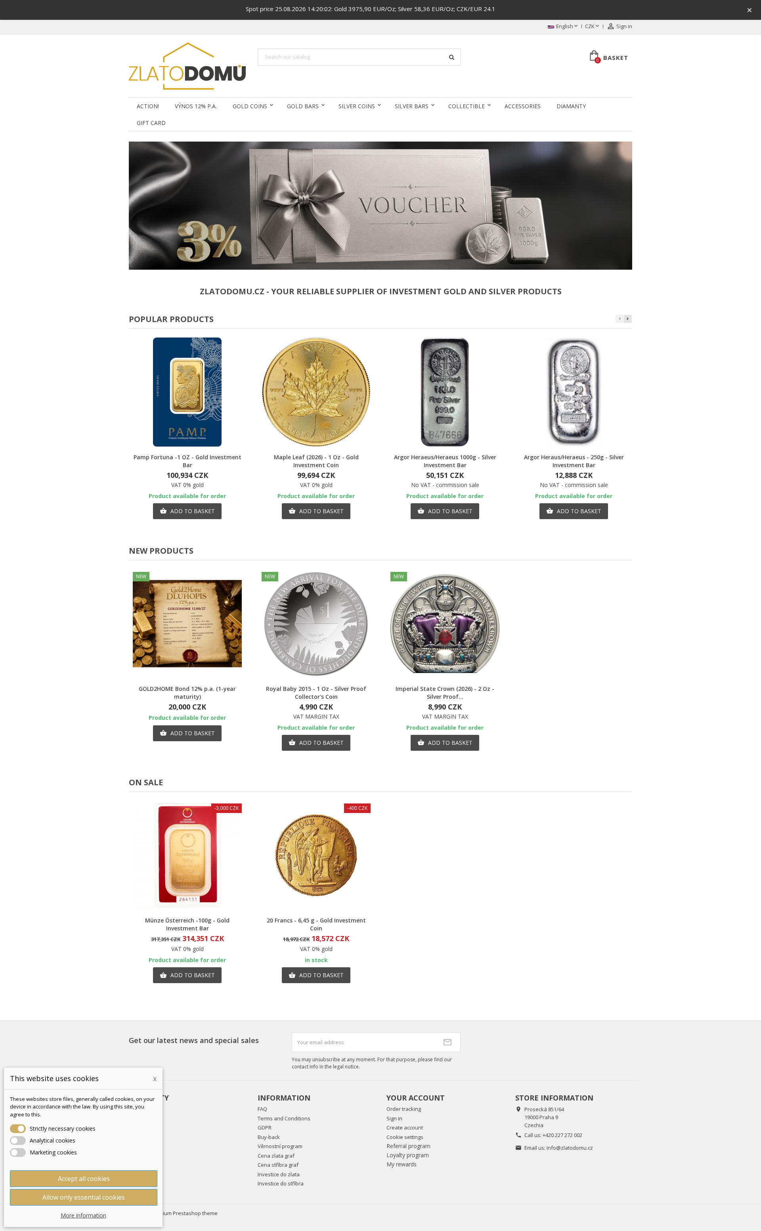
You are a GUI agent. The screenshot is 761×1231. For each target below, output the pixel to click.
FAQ (262, 1108)
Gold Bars (303, 106)
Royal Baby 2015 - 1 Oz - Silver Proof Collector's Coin (316, 692)
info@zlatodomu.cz (570, 1147)
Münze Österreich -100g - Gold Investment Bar (187, 924)
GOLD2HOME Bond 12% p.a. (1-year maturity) (187, 692)
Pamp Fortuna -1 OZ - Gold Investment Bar (187, 461)
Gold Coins (250, 106)
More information (83, 1215)
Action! (148, 106)
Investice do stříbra (281, 1183)
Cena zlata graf (276, 1155)
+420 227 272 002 (562, 1135)
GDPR (265, 1127)
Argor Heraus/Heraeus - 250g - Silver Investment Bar (574, 461)
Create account (404, 1127)
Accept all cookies (84, 1178)
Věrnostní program (280, 1146)
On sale (146, 782)
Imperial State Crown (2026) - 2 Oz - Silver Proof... (445, 692)
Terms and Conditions (284, 1118)
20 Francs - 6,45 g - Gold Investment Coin (316, 924)
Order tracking (403, 1108)
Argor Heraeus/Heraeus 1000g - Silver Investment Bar (445, 461)
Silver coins (356, 106)
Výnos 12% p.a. (196, 106)
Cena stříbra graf (278, 1164)
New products (161, 550)
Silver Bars (411, 106)
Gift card (151, 123)
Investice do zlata (279, 1174)
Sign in (394, 1118)
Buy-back (269, 1137)
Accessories (523, 106)
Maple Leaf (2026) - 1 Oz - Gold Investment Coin (316, 461)
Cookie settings (404, 1137)
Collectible (466, 106)
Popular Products (171, 319)
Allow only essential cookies (83, 1197)
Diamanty (571, 106)
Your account (415, 1098)
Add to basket (187, 511)
